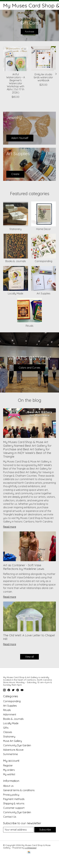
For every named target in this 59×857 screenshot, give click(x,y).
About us (8, 785)
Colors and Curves (29, 367)
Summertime (10, 754)
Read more (9, 526)
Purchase (29, 31)
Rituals (29, 325)
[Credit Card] (29, 852)
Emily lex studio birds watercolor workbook (43, 77)
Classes (7, 732)
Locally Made (15, 293)
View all (29, 656)
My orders (9, 769)
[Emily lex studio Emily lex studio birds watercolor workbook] (43, 58)
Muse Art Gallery (12, 740)
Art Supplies (43, 293)
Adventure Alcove (13, 749)
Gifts (5, 727)
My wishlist (9, 774)
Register (8, 765)
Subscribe (45, 829)
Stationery (15, 229)
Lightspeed (30, 847)
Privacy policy (11, 794)
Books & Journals (15, 261)
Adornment (9, 714)
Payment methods (14, 799)
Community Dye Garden (17, 745)
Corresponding (43, 261)
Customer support (14, 807)
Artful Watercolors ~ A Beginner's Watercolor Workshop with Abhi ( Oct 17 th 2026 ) (15, 83)
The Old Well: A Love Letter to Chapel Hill (29, 637)
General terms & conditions (19, 790)
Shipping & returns (13, 803)
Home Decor (43, 229)
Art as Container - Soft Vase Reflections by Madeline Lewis (23, 567)
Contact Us (9, 816)
